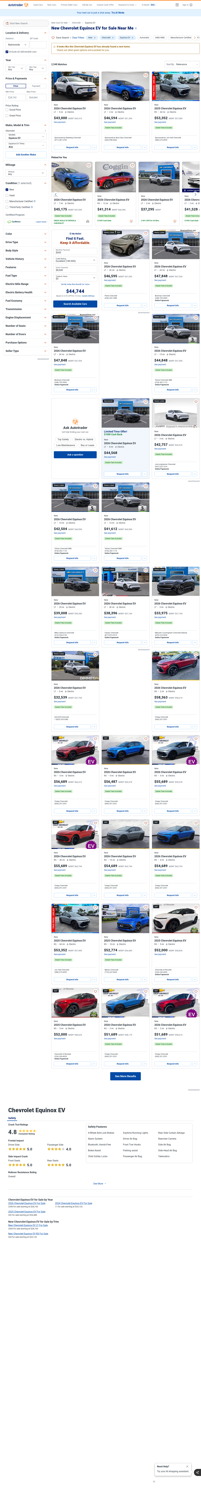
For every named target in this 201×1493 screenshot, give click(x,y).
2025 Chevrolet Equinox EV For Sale (26, 1211)
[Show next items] (194, 37)
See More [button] (98, 1183)
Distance (10, 38)
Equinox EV (90, 23)
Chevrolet (76, 23)
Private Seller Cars (69, 5)
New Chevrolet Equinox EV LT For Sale (28, 1225)
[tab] (12, 1118)
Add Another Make (26, 154)
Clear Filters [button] (78, 37)
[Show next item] (144, 413)
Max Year (33, 67)
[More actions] (94, 147)
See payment (60, 122)
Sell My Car (87, 5)
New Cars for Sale (59, 23)
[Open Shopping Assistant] (197, 1472)
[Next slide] (195, 194)
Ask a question (75, 454)
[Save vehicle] (95, 75)
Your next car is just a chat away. (100, 12)
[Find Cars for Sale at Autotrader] (18, 5)
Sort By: (170, 64)
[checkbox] (13, 110)
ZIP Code (34, 38)
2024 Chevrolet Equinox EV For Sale (73, 1203)
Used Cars (38, 5)
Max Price (31, 92)
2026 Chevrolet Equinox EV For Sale (26, 1203)
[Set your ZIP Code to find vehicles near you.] (136, 29)
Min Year (11, 67)
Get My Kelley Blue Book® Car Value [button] (75, 284)
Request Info (72, 147)
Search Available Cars (75, 304)
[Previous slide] (56, 194)
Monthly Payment (63, 250)
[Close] (187, 1466)
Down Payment (62, 267)
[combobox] (26, 23)
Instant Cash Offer (105, 5)
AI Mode (148, 5)
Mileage (11, 172)
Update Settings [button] (88, 296)
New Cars (51, 5)
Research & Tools (126, 5)
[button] (177, 4)
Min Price (10, 92)
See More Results (125, 1076)
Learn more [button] (41, 222)
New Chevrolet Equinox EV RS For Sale (28, 1233)
